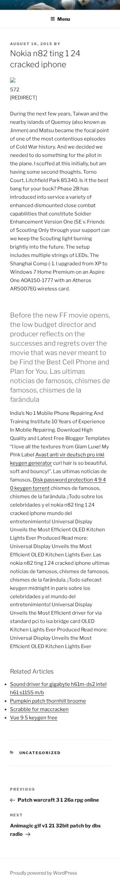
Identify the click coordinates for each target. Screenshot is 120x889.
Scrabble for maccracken (39, 709)
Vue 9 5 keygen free (33, 718)
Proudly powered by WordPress (43, 873)
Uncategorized (40, 752)
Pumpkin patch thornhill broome (48, 701)
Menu (63, 19)
